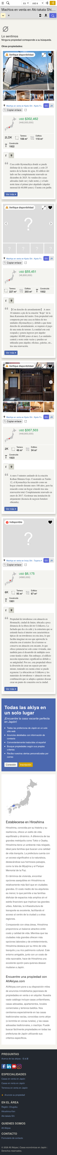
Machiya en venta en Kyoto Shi (19, 105)
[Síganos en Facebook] (3, 1067)
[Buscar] (52, 15)
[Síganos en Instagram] (19, 1067)
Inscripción (25, 764)
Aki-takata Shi (7, 1115)
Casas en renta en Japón (13, 1083)
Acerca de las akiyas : (14, 1058)
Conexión (11, 764)
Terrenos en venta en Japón (14, 1087)
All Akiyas (6, 1127)
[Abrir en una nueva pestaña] (25, 109)
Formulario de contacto (12, 1137)
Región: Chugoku (9, 1106)
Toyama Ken (39, 560)
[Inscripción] (53, 3)
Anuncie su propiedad (13, 1094)
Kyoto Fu (38, 105)
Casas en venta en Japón (13, 1078)
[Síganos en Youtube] (14, 1067)
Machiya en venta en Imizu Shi (19, 560)
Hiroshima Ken (8, 1111)
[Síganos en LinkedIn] (9, 1067)
